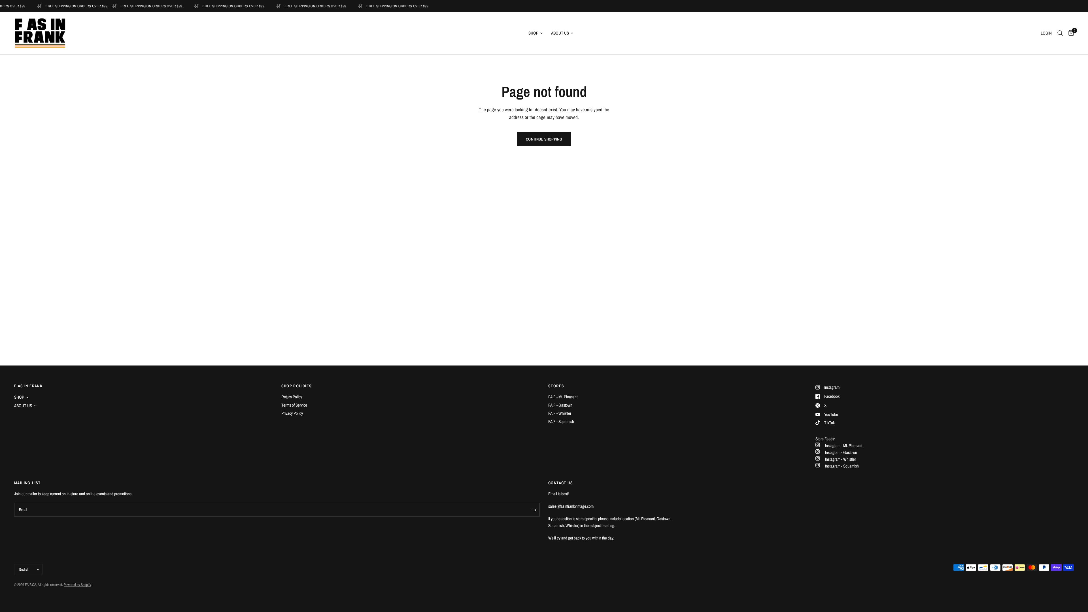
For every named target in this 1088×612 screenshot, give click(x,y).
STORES (556, 386)
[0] (1070, 33)
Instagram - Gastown (841, 452)
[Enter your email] (534, 510)
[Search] (1060, 33)
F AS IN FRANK (28, 386)
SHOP (533, 33)
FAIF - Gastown (560, 405)
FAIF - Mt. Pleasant (562, 397)
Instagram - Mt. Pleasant (843, 446)
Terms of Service (294, 405)
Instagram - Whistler (840, 459)
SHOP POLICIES (296, 386)
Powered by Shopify (77, 584)
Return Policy (291, 397)
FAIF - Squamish (561, 421)
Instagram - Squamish (842, 466)
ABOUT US (560, 33)
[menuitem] (535, 33)
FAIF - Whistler (559, 413)
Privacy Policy (292, 413)
